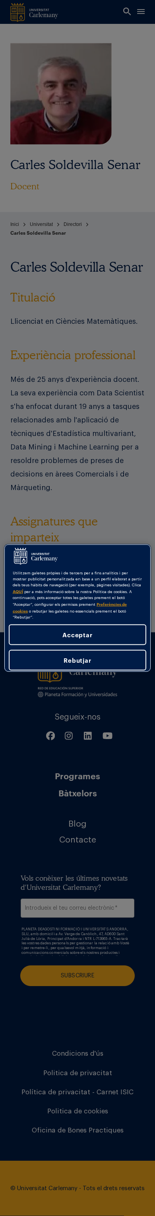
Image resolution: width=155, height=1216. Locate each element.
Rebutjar (77, 660)
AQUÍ (18, 591)
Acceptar (77, 634)
